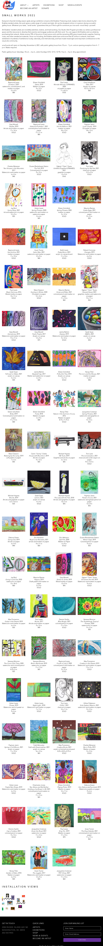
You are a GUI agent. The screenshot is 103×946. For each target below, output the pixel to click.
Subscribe (82, 940)
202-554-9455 (7, 933)
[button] (24, 5)
